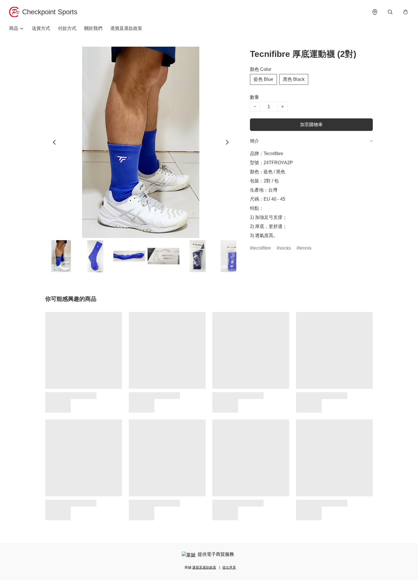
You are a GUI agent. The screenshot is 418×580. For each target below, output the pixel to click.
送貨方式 (41, 28)
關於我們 (93, 28)
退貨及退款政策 (126, 28)
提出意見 (229, 567)
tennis (305, 248)
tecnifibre (262, 248)
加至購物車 (311, 124)
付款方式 (67, 28)
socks (285, 248)
